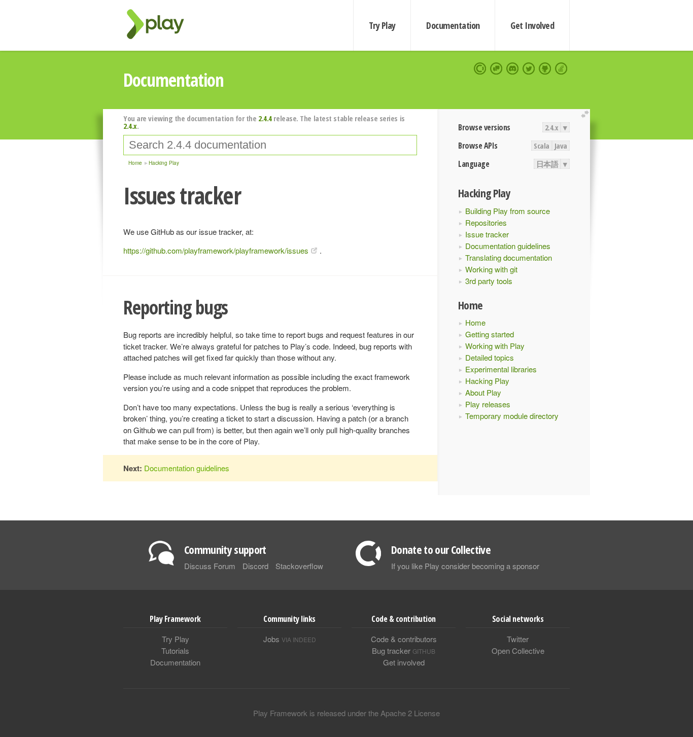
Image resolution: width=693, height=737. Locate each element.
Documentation (452, 25)
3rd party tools (488, 280)
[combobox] (270, 145)
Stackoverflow (299, 565)
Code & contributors (404, 639)
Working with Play (495, 345)
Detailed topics (489, 357)
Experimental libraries (501, 369)
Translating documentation (508, 257)
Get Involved (532, 25)
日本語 (547, 164)
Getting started (489, 334)
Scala (541, 146)
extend (586, 114)
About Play (483, 392)
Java (561, 146)
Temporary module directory (512, 415)
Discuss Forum (209, 565)
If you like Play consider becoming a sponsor (465, 565)
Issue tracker (487, 234)
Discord (255, 565)
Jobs (289, 639)
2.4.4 (265, 118)
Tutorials (175, 650)
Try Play (382, 25)
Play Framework (161, 24)
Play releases (487, 404)
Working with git (491, 269)
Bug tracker (403, 650)
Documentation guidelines (507, 245)
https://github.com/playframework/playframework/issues (215, 250)
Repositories (486, 222)
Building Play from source (507, 210)
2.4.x (552, 127)
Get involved (404, 662)
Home (475, 322)
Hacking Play (487, 380)
